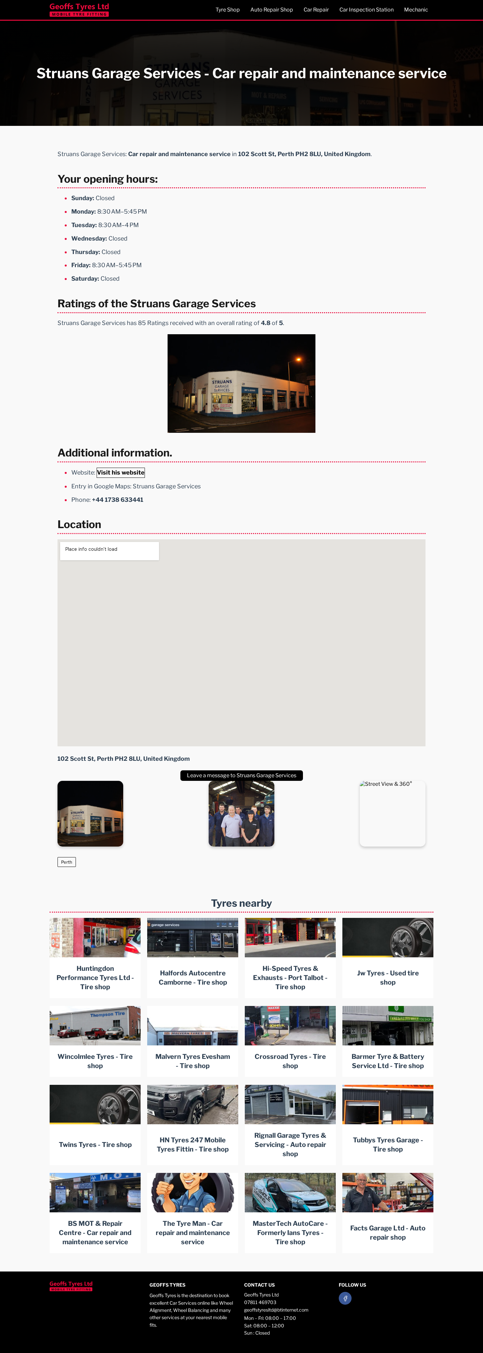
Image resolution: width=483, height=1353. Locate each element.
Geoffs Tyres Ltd (261, 1294)
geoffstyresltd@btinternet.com (276, 1310)
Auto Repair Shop (271, 10)
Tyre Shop (228, 10)
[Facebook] (345, 1298)
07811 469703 (260, 1302)
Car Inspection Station (366, 10)
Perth (66, 862)
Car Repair (316, 10)
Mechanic (416, 10)
